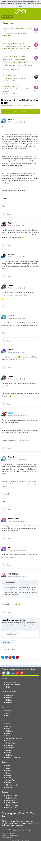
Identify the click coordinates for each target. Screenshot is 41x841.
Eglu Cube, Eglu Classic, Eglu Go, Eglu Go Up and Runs (16, 47)
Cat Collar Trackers (9, 76)
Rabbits (9, 755)
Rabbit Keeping (11, 798)
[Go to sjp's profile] (4, 548)
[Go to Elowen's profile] (36, 29)
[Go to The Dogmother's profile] (4, 575)
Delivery (9, 700)
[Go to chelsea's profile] (4, 255)
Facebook (12, 673)
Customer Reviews (13, 684)
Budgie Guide (11, 726)
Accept (20, 6)
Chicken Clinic (7, 35)
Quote (9, 214)
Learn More (19, 825)
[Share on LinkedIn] (13, 657)
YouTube (17, 673)
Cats (23, 78)
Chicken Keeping (12, 795)
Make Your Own (12, 805)
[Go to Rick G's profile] (36, 45)
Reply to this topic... (12, 634)
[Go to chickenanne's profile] (4, 520)
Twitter (8, 673)
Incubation (10, 748)
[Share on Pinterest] (17, 657)
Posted (16, 122)
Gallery (8, 713)
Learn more (38, 3)
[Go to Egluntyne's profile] (4, 414)
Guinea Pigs (10, 743)
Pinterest (22, 673)
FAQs (8, 687)
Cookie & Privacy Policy (21, 830)
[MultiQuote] (3, 214)
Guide (4, 720)
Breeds (4, 762)
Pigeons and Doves (13, 785)
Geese (8, 777)
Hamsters (9, 745)
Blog (7, 715)
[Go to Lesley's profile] (4, 351)
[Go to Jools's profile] (4, 224)
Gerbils (8, 740)
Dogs (8, 733)
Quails (8, 752)
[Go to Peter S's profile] (4, 120)
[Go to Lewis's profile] (4, 286)
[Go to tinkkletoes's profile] (36, 77)
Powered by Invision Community (21, 840)
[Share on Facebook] (6, 657)
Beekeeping (10, 800)
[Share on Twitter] (2, 657)
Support (9, 697)
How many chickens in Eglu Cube (14, 44)
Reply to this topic (20, 111)
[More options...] (37, 120)
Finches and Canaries (14, 738)
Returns (9, 702)
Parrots (9, 750)
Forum (8, 711)
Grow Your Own (12, 802)
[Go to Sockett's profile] (36, 87)
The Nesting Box (29, 105)
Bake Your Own (11, 807)
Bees (8, 724)
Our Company (11, 682)
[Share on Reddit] (10, 657)
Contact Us (10, 695)
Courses (5, 792)
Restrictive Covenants (10, 86)
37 (25, 62)
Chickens (9, 731)
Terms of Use (6, 830)
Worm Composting (13, 757)
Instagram (3, 673)
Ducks (8, 736)
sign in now (12, 625)
